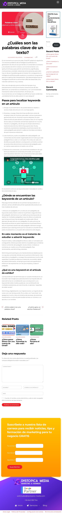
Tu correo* (11, 446)
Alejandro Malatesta (15, 57)
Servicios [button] (33, 505)
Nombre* (11, 453)
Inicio (20, 505)
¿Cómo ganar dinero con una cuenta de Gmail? (8, 342)
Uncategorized (28, 57)
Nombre (6, 387)
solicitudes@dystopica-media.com (31, 496)
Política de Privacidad (18, 512)
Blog (45, 505)
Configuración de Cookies (35, 512)
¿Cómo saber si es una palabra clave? (13, 308)
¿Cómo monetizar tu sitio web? (21, 341)
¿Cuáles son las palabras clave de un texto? (22, 48)
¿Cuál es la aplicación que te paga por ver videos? (52, 74)
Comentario (7, 366)
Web (4, 393)
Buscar (48, 41)
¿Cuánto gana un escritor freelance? (34, 308)
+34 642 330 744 (31, 500)
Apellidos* (11, 460)
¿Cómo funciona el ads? (34, 341)
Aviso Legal (6, 512)
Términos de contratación (53, 512)
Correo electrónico (31, 387)
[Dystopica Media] (14, 5)
